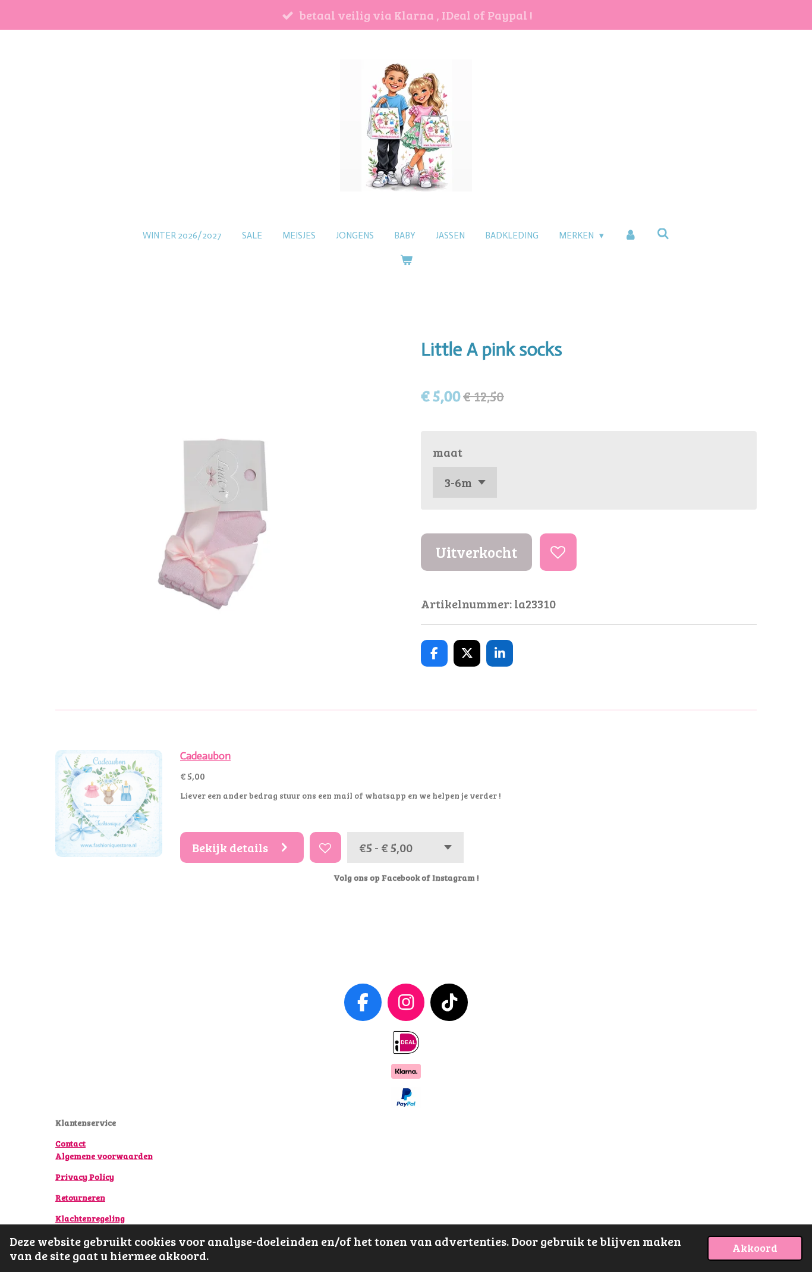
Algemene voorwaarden (104, 1155)
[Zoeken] (663, 234)
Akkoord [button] (755, 1247)
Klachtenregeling (90, 1218)
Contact (70, 1143)
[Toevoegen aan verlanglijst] (558, 552)
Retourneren (80, 1197)
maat (447, 452)
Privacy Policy (84, 1176)
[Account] (630, 236)
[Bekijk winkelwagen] (406, 261)
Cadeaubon (205, 756)
